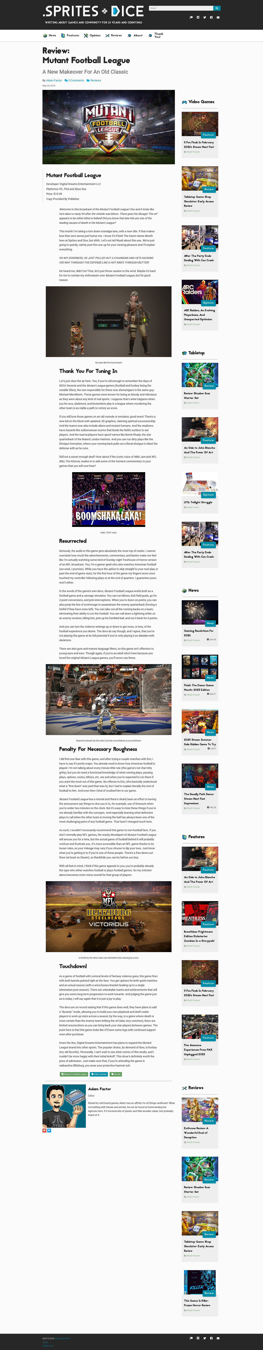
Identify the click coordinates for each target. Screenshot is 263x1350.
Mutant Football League (75, 1074)
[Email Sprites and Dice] (216, 18)
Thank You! (47, 1346)
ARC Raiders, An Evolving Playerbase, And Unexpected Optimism (199, 315)
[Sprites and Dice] (93, 10)
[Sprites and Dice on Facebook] (209, 18)
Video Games (100, 1074)
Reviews (95, 80)
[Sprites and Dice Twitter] (202, 18)
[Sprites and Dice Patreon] (189, 18)
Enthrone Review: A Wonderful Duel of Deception (196, 1132)
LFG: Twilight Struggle (198, 502)
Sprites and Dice (62, 1338)
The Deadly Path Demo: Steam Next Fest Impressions (199, 798)
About (45, 1342)
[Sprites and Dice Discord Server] (196, 18)
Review (117, 1074)
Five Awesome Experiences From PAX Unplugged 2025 (198, 1049)
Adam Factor (54, 80)
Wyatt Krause (193, 152)
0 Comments (76, 80)
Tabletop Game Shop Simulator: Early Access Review (199, 201)
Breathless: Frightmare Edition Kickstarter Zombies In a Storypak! (199, 936)
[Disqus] (108, 1171)
